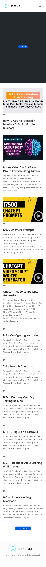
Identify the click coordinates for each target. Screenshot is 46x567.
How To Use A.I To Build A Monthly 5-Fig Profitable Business (19, 124)
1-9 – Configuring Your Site (20, 335)
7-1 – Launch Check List (18, 366)
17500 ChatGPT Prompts (18, 230)
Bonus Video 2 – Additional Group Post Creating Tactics (21, 169)
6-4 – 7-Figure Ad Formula (20, 432)
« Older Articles (23, 528)
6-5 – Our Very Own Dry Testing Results (18, 399)
